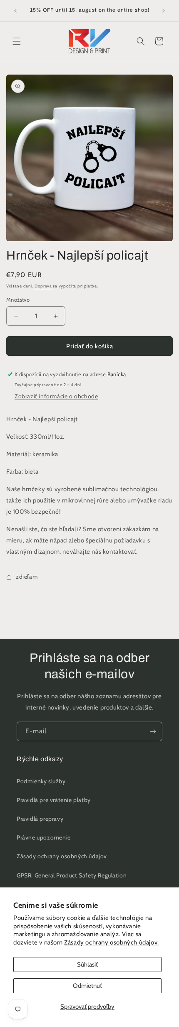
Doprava (43, 286)
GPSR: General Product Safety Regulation (72, 875)
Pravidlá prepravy (40, 818)
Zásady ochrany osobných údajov (62, 856)
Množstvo (18, 299)
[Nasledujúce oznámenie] (163, 11)
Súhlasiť (87, 964)
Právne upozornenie (44, 837)
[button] (16, 41)
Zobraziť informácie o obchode (56, 396)
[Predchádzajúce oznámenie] (15, 11)
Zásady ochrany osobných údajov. (111, 942)
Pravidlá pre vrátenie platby (54, 800)
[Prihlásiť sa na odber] (153, 731)
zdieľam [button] (26, 576)
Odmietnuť (87, 986)
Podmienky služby (41, 781)
